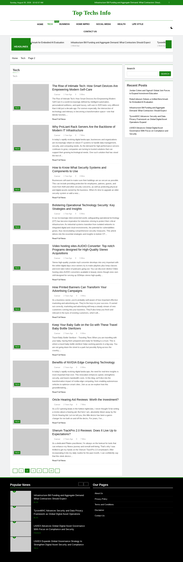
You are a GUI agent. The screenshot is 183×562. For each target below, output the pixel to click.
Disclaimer (99, 510)
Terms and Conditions (104, 504)
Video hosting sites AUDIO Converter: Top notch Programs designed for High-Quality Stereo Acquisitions (83, 249)
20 (51, 471)
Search (131, 68)
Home (40, 24)
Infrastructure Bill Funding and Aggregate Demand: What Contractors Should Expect (127, 2)
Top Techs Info (91, 12)
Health (121, 24)
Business (64, 24)
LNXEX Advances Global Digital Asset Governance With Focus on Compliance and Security (148, 131)
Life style (137, 24)
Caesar (57, 94)
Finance (37, 533)
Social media (103, 24)
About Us (99, 493)
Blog (36, 502)
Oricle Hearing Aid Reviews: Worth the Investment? (85, 399)
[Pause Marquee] (169, 44)
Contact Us (90, 31)
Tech (52, 23)
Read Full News (59, 119)
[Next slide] (171, 2)
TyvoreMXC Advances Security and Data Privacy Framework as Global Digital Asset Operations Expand (148, 119)
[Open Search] (167, 28)
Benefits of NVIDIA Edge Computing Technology (83, 362)
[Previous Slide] (167, 2)
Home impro (83, 24)
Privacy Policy (101, 499)
